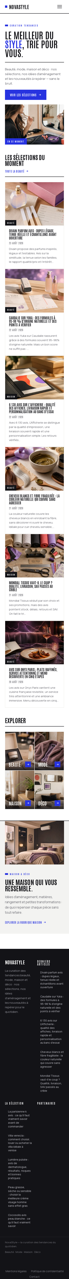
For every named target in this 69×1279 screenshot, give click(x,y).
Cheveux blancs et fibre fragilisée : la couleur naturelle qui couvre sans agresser (52, 1059)
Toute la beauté (14, 171)
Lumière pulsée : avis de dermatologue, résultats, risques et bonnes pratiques (19, 1169)
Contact (34, 1276)
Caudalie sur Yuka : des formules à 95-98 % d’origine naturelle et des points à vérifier (52, 1004)
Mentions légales (16, 1271)
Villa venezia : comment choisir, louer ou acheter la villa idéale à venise (20, 1143)
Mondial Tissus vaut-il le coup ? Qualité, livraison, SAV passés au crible (51, 1083)
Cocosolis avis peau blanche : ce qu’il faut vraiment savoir (19, 1220)
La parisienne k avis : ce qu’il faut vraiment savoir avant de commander (19, 1119)
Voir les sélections (23, 95)
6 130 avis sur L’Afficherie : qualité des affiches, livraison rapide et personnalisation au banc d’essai (51, 1032)
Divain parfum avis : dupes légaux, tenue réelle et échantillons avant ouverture (51, 980)
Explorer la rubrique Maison (23, 922)
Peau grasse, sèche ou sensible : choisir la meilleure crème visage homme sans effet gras (19, 1196)
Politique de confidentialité (47, 1271)
